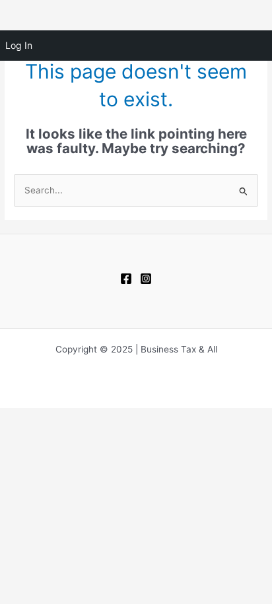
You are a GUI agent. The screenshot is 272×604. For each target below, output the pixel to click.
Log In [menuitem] (18, 45)
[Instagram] (146, 279)
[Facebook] (126, 279)
